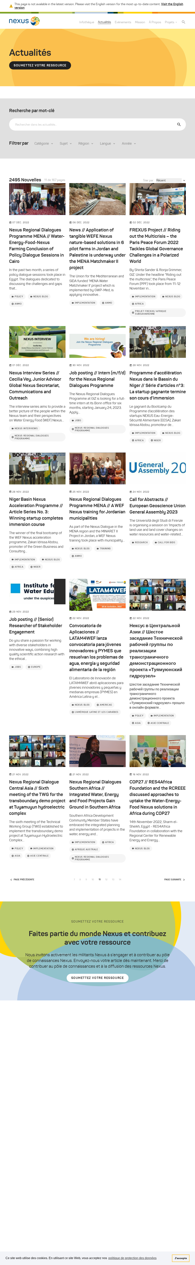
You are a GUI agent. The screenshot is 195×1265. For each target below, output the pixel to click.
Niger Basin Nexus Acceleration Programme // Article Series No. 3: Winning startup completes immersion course (36, 511)
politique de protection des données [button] (132, 1258)
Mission (140, 22)
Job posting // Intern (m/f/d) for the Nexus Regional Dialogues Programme (97, 379)
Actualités (104, 22)
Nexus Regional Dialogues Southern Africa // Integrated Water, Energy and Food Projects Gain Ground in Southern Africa (95, 794)
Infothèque (86, 22)
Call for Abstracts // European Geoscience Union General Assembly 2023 (157, 506)
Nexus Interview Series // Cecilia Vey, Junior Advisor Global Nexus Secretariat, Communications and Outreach (35, 385)
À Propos (155, 22)
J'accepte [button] (181, 1258)
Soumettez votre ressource (40, 65)
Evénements (123, 22)
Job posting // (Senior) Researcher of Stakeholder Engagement (35, 626)
